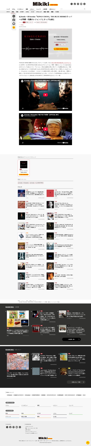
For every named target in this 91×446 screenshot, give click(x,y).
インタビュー (20, 9)
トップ (8, 9)
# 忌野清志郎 (60, 395)
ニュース (38, 9)
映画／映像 (46, 12)
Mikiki (19, 300)
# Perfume (9, 395)
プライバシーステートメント (31, 431)
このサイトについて (29, 426)
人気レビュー (52, 9)
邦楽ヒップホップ (29, 22)
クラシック (39, 12)
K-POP (22, 12)
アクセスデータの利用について (31, 433)
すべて (8, 12)
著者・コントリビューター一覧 (31, 428)
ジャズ (32, 12)
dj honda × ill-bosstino (23, 182)
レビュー (32, 9)
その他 (57, 12)
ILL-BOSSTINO (39, 182)
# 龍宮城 (43, 395)
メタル (27, 12)
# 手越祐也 (79, 395)
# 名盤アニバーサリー (18, 395)
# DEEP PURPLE (35, 395)
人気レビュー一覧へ (76, 382)
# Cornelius (27, 395)
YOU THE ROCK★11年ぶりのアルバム (61, 62)
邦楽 (13, 12)
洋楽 (17, 12)
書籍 (52, 12)
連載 (27, 9)
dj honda (32, 182)
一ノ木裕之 (21, 24)
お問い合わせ (27, 429)
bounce (38, 22)
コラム (13, 9)
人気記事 (45, 9)
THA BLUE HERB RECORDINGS (60, 42)
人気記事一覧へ (71, 339)
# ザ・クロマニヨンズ (69, 395)
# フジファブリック (51, 395)
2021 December (44, 22)
